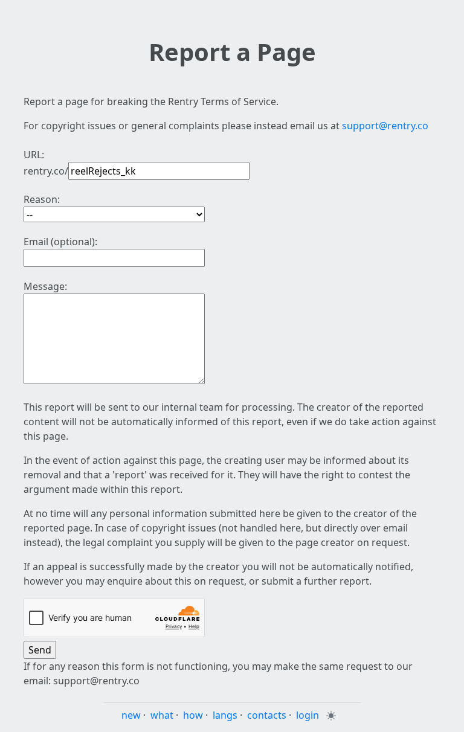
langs (225, 715)
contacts (266, 715)
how (193, 715)
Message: (45, 286)
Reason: (42, 199)
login (307, 715)
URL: (34, 154)
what (161, 715)
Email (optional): (60, 241)
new (131, 715)
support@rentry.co (385, 125)
